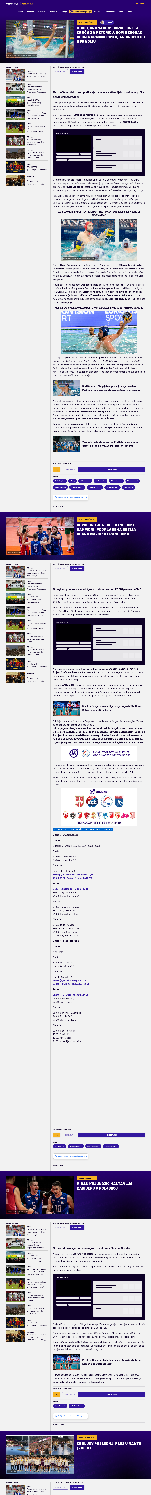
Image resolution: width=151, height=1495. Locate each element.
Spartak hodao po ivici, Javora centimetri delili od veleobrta (36, 142)
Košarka (30, 176)
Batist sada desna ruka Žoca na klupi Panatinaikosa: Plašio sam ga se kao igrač (36, 181)
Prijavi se (140, 4)
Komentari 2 (60, 72)
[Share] (56, 469)
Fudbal (29, 71)
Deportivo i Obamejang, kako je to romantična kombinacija (36, 76)
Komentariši (77, 72)
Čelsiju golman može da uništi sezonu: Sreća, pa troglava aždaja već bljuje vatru (36, 115)
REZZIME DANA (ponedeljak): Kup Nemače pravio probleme (34, 102)
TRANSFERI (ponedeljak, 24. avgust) (36, 168)
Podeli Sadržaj (85, 22)
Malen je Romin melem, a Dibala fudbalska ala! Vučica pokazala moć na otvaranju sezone (36, 129)
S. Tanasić (109, 22)
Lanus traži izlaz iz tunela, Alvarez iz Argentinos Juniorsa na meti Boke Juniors (36, 89)
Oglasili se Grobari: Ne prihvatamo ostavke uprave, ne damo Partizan (36, 155)
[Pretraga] (130, 4)
